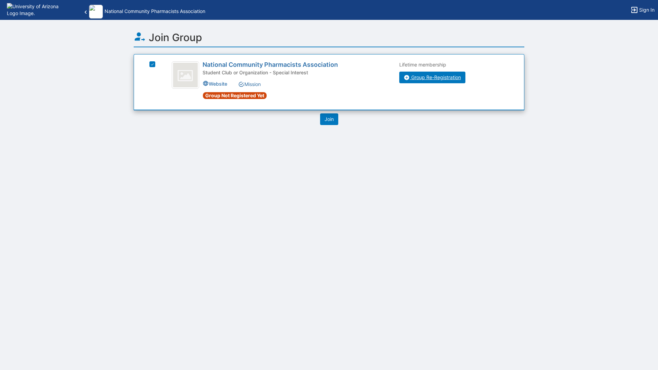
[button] (35, 9)
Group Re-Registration (435, 77)
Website (218, 84)
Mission (252, 84)
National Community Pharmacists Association (270, 64)
